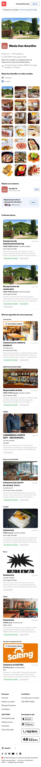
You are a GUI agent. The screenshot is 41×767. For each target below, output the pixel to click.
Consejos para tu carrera (30, 698)
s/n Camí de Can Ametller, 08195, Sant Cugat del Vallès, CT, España (21, 66)
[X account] (17, 754)
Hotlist (5, 596)
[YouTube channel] (13, 754)
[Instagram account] (6, 754)
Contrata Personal (22, 4)
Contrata (5, 698)
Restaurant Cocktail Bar (10, 459)
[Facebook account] (9, 754)
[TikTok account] (2, 754)
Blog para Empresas (9, 705)
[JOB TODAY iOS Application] (27, 719)
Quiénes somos (7, 722)
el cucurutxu (7, 319)
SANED (5, 412)
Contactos (5, 726)
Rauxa (5, 551)
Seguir (33, 202)
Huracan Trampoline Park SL (12, 641)
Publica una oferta (8, 701)
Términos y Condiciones (25, 760)
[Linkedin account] (20, 754)
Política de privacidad (8, 760)
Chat (36, 189)
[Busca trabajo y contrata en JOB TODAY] (4, 4)
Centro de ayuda (8, 729)
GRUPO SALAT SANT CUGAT (12, 367)
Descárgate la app (8, 718)
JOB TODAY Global (27, 701)
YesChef (5, 507)
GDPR (3, 762)
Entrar (35, 4)
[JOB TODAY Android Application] (27, 724)
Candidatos (6, 709)
